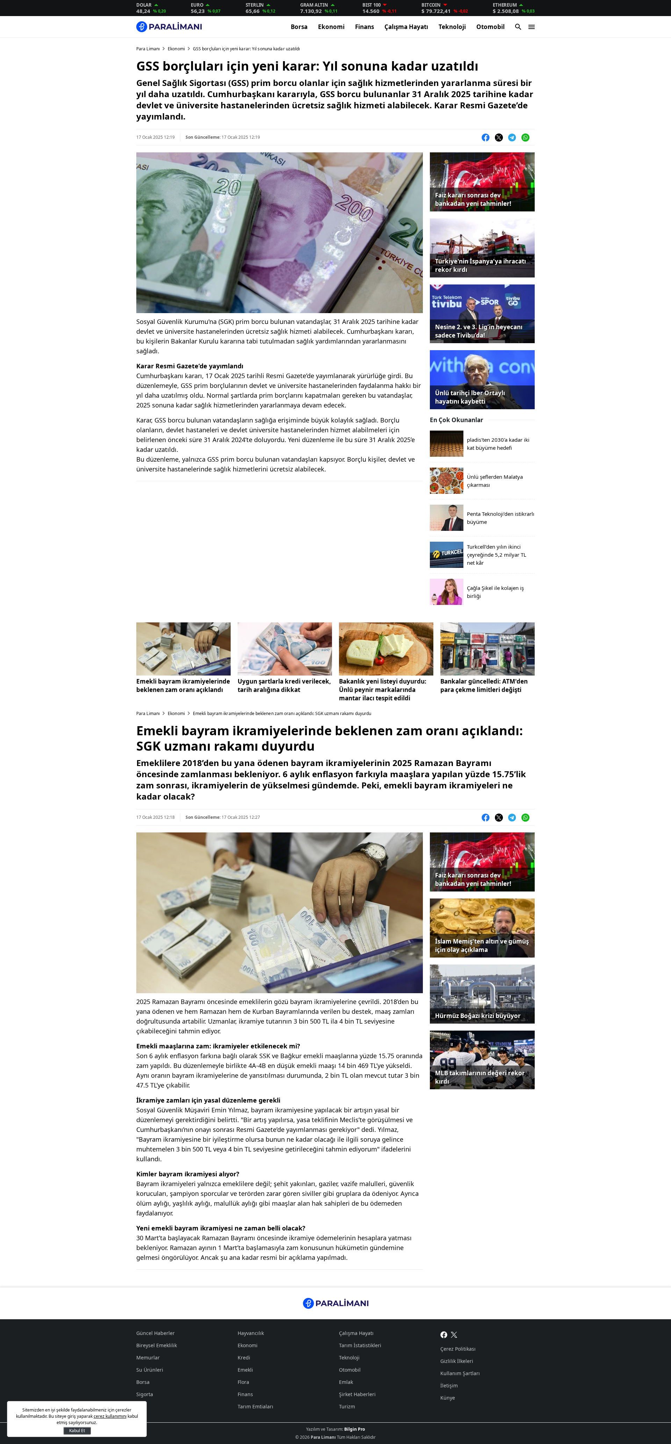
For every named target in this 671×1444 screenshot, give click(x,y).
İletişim (449, 1385)
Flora (243, 1382)
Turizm (347, 1406)
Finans (364, 27)
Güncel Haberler (155, 1333)
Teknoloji (452, 27)
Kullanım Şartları (460, 1373)
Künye (447, 1397)
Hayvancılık (251, 1333)
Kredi (244, 1357)
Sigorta (144, 1394)
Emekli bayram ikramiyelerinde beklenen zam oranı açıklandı (183, 685)
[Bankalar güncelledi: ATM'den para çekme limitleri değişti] (487, 649)
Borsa (299, 27)
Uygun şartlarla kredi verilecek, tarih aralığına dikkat (284, 685)
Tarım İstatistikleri (360, 1345)
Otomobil (490, 27)
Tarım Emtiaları (255, 1406)
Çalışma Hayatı (406, 27)
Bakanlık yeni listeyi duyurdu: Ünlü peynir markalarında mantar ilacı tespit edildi (382, 689)
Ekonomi (331, 27)
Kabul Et (77, 1431)
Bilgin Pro (354, 1429)
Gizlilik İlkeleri (456, 1361)
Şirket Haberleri (357, 1394)
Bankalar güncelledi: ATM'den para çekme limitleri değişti (484, 685)
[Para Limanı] (169, 26)
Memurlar (148, 1357)
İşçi (140, 1406)
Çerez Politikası (458, 1348)
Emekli (245, 1369)
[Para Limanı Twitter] (454, 1334)
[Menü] (531, 27)
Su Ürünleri (149, 1369)
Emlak (346, 1382)
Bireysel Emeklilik (156, 1345)
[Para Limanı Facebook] (443, 1334)
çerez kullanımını (110, 1416)
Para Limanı (148, 49)
